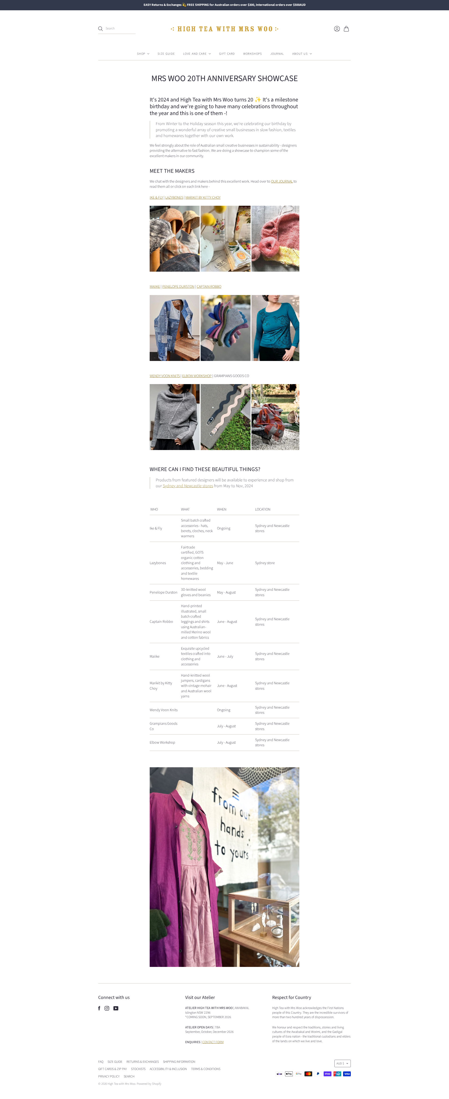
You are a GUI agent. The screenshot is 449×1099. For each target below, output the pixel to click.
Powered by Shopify (149, 1084)
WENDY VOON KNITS (165, 375)
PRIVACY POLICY (108, 1076)
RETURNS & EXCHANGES (143, 1061)
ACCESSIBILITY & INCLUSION (168, 1069)
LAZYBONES (174, 197)
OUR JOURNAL (282, 181)
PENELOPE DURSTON (178, 286)
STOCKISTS (138, 1069)
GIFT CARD (227, 54)
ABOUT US (300, 54)
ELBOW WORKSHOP (197, 375)
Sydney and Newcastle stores (188, 486)
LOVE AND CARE (195, 54)
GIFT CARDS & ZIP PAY (112, 1069)
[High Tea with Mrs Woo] (224, 29)
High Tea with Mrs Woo (121, 1084)
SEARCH (129, 1076)
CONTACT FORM (213, 1042)
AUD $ (340, 1063)
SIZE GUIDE (166, 54)
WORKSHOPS (252, 54)
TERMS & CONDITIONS (205, 1069)
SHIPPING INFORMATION (179, 1061)
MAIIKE (155, 286)
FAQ (100, 1061)
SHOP (141, 54)
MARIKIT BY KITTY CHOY (203, 197)
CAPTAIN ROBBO (209, 286)
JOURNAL (277, 54)
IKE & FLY (156, 197)
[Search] (100, 28)
